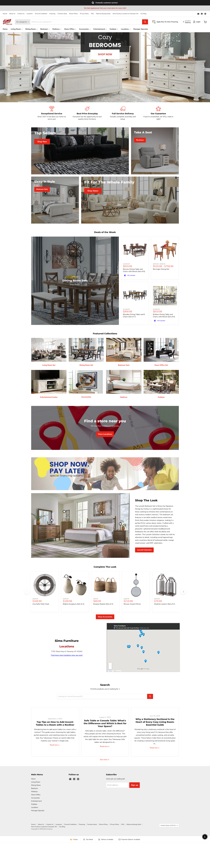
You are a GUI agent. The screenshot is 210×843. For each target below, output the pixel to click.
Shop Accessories (105, 617)
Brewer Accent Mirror (132, 604)
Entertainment (99, 29)
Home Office (69, 29)
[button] (6, 67)
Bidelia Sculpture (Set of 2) (73, 604)
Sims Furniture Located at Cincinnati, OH (125, 14)
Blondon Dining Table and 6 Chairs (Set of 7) (134, 315)
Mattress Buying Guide (103, 14)
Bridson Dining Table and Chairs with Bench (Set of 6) (164, 315)
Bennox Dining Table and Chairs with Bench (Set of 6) (134, 270)
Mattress (56, 29)
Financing (52, 14)
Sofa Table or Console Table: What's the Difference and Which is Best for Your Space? (105, 723)
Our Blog (143, 14)
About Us (12, 14)
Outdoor (113, 29)
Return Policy (73, 14)
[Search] (145, 21)
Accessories (84, 29)
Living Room (16, 29)
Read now (54, 745)
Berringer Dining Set (161, 269)
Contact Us (20, 14)
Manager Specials (140, 29)
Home (5, 29)
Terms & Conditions (41, 14)
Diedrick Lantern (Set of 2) (164, 604)
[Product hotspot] (64, 511)
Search (5, 14)
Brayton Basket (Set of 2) (103, 604)
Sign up (134, 785)
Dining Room (30, 29)
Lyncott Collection (144, 550)
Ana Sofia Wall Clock (40, 604)
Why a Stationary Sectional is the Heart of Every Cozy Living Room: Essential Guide (155, 722)
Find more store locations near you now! (67, 655)
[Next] (183, 591)
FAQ (92, 14)
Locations (30, 14)
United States (168, 825)
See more (104, 759)
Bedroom (44, 29)
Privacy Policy (84, 14)
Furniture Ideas (62, 14)
